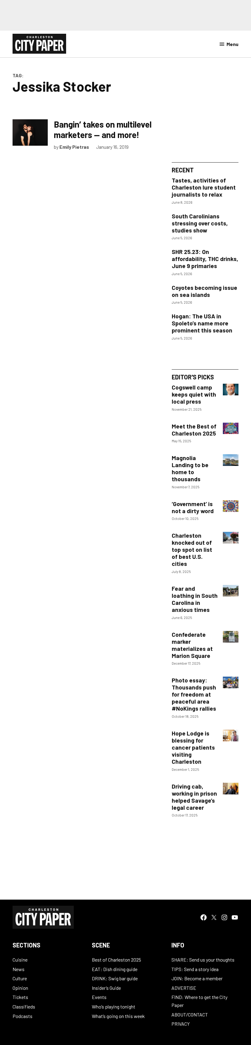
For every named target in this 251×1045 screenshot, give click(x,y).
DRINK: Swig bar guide (115, 978)
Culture (20, 978)
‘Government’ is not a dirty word (193, 507)
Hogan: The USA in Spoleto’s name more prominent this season (202, 323)
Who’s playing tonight (113, 1006)
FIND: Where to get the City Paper (199, 1001)
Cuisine (20, 959)
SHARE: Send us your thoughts (202, 959)
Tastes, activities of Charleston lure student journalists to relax (204, 187)
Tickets (20, 997)
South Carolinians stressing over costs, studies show (200, 223)
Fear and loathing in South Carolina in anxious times (195, 599)
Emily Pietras (74, 147)
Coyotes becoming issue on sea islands (204, 291)
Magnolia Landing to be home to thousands (190, 468)
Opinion (20, 988)
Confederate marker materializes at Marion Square (192, 645)
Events (99, 997)
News (18, 969)
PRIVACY (180, 1024)
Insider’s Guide (106, 988)
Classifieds (24, 1006)
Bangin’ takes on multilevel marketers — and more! (103, 129)
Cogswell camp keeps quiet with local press (194, 394)
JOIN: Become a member (197, 978)
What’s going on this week (118, 1016)
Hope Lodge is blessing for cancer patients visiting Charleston (193, 747)
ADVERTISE (183, 988)
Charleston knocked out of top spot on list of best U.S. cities (192, 549)
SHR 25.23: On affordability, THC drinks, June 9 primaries (205, 258)
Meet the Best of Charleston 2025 (194, 430)
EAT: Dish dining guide (114, 969)
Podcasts (22, 1016)
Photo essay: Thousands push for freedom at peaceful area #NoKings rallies (194, 694)
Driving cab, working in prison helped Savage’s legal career (194, 797)
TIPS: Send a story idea (195, 969)
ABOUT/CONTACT (189, 1014)
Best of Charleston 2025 (116, 959)
